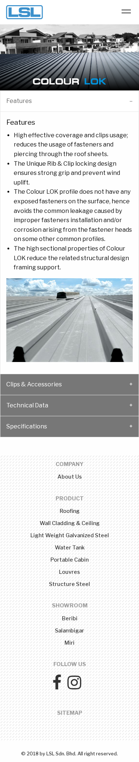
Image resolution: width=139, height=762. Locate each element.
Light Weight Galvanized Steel (69, 535)
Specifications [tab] (26, 426)
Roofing (70, 511)
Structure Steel (69, 584)
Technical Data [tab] (27, 405)
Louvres (69, 572)
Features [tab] (19, 100)
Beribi (69, 618)
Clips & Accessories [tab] (34, 384)
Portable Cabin (69, 559)
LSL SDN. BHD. (24, 12)
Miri (69, 642)
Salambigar (69, 630)
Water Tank (70, 547)
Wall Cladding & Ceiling (70, 523)
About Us (69, 476)
